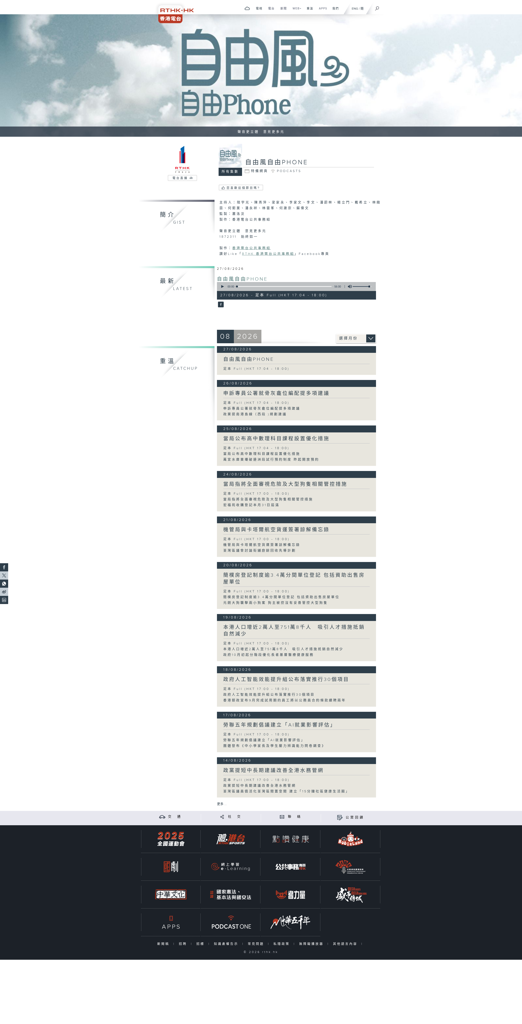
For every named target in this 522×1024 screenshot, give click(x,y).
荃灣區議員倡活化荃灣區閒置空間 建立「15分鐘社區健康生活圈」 (286, 791)
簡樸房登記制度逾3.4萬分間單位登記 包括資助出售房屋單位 (281, 597)
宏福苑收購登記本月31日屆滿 (251, 505)
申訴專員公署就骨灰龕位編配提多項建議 (276, 393)
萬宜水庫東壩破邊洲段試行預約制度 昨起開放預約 (271, 460)
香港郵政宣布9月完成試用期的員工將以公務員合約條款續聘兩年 (284, 700)
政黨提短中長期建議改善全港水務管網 (273, 770)
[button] (222, 286)
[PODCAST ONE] (230, 922)
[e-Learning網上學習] (230, 866)
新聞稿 (164, 944)
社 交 (235, 817)
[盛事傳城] (350, 894)
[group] (349, 286)
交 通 (175, 817)
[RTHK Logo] (173, 11)
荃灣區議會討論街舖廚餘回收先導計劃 (259, 551)
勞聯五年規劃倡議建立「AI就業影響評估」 (279, 725)
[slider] (362, 286)
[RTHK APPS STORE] (170, 922)
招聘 (184, 944)
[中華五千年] (290, 922)
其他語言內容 (346, 944)
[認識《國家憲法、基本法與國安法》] (230, 894)
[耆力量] (290, 894)
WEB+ (296, 10)
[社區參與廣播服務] (350, 866)
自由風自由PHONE (242, 279)
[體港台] (230, 839)
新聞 (282, 10)
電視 (257, 10)
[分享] (222, 817)
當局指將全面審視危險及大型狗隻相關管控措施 (285, 484)
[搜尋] (377, 7)
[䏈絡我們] (282, 817)
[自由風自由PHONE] (220, 305)
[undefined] (247, 8)
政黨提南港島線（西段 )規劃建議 (255, 414)
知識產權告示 (227, 944)
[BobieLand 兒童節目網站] (350, 839)
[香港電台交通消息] (162, 817)
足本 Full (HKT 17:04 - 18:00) (256, 369)
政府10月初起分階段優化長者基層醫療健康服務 (268, 655)
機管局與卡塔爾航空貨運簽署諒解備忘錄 (276, 530)
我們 (334, 10)
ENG (355, 8)
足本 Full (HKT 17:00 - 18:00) (256, 494)
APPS (321, 10)
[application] (295, 286)
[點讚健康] (290, 839)
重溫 (308, 10)
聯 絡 (295, 817)
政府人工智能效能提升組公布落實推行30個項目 (286, 679)
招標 (201, 944)
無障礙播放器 (312, 944)
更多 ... (222, 804)
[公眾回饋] (339, 817)
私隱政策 (282, 944)
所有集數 (230, 172)
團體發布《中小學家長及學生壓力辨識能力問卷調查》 (274, 746)
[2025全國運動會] (170, 839)
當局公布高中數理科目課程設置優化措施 (276, 439)
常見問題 (257, 944)
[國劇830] (170, 866)
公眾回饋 (355, 818)
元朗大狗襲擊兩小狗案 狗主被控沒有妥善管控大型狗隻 (275, 603)
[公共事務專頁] (290, 866)
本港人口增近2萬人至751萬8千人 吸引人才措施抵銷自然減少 (283, 649)
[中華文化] (170, 894)
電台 (270, 10)
